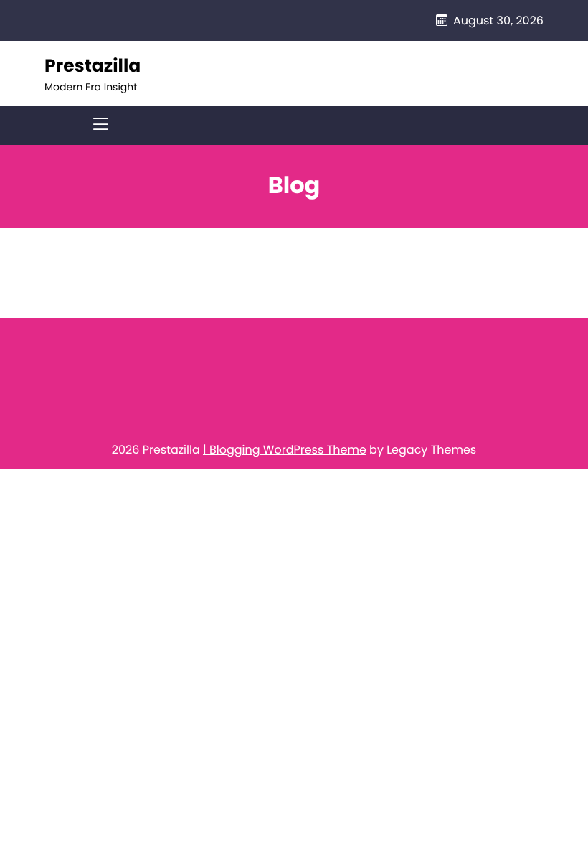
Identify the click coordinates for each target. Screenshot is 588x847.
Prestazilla (92, 65)
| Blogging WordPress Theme (284, 449)
